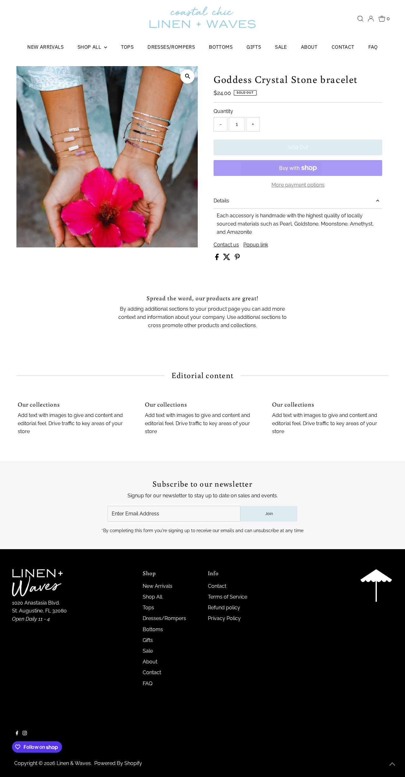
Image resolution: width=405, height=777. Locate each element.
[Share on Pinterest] (237, 258)
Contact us (226, 244)
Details (221, 201)
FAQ (373, 47)
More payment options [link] (298, 185)
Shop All (90, 47)
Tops (127, 47)
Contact (343, 47)
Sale (281, 47)
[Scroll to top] (392, 764)
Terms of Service (227, 597)
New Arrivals (45, 47)
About (309, 47)
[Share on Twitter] (227, 258)
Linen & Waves (74, 763)
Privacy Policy (224, 618)
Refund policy (224, 608)
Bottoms (221, 47)
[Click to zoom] (187, 76)
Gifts (253, 47)
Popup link (255, 244)
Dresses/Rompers (171, 47)
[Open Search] (360, 19)
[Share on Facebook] (217, 258)
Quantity (223, 111)
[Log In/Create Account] (371, 19)
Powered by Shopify (118, 763)
